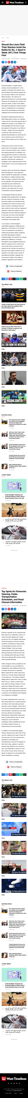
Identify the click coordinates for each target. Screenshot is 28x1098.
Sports (3, 41)
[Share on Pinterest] (9, 62)
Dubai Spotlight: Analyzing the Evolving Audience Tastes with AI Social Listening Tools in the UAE (14, 496)
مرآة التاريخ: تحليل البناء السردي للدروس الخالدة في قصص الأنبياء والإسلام (15, 520)
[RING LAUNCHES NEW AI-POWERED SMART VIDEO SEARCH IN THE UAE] (4, 466)
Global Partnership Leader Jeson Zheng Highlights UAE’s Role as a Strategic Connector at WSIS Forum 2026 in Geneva (17, 447)
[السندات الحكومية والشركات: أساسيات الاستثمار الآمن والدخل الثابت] (14, 533)
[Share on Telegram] (15, 62)
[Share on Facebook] (3, 62)
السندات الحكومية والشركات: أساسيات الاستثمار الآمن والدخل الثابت (15, 542)
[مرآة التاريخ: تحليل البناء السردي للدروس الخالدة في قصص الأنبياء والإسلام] (14, 510)
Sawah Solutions (17, 1090)
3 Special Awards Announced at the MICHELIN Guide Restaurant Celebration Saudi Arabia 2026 (17, 457)
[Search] (25, 2)
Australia (4, 588)
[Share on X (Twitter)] (6, 62)
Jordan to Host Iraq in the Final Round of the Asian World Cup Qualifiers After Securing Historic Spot (13, 306)
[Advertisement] (14, 20)
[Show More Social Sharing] (18, 62)
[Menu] (3, 2)
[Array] (14, 340)
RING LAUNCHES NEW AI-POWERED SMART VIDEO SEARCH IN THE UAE (17, 466)
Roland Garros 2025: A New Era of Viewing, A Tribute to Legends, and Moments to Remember (12, 328)
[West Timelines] (15, 2)
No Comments (16, 58)
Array (3, 349)
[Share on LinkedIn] (12, 62)
